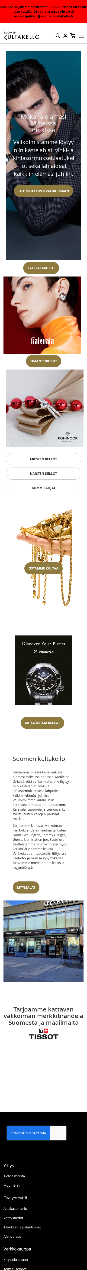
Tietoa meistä (14, 1176)
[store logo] (21, 35)
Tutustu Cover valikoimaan (43, 191)
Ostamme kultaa (43, 568)
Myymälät (11, 1185)
